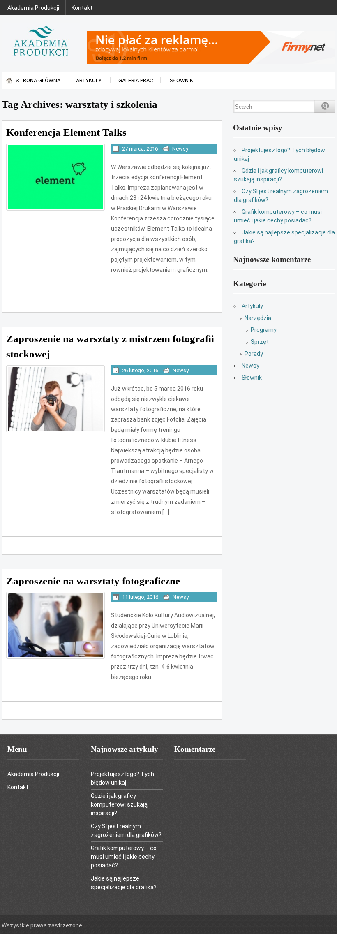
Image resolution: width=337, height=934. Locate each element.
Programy (264, 330)
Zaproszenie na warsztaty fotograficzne (93, 580)
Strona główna (38, 80)
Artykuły (89, 80)
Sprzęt (260, 341)
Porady (254, 353)
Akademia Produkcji (33, 8)
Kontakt (82, 8)
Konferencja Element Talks (66, 132)
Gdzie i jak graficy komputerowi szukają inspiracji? (119, 804)
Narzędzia (258, 318)
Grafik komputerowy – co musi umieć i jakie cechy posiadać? (124, 857)
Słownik (181, 80)
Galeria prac (135, 80)
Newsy (180, 149)
